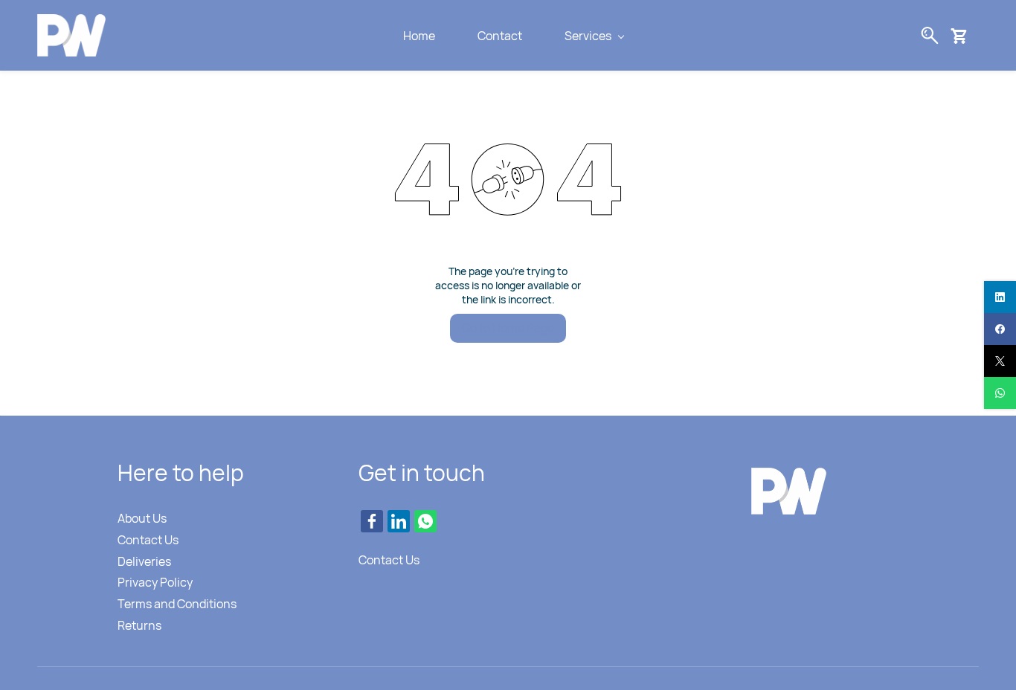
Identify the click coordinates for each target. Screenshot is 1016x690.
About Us (142, 518)
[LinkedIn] (399, 521)
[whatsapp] (1000, 393)
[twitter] (1000, 361)
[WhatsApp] (425, 521)
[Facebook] (372, 521)
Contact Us (148, 540)
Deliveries (144, 561)
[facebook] (1000, 329)
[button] (964, 36)
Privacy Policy (155, 582)
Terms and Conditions (177, 604)
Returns (139, 625)
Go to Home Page (508, 328)
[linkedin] (1000, 297)
